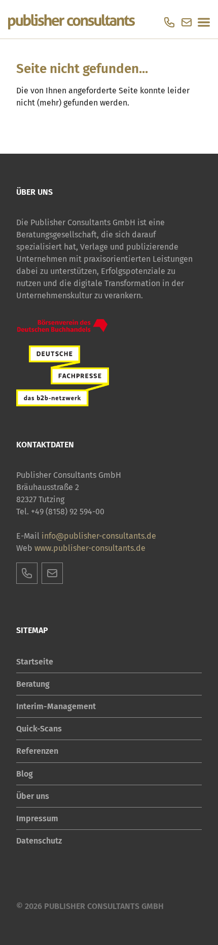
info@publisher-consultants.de (99, 536)
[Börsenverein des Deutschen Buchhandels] (62, 326)
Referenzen (37, 751)
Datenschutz (39, 841)
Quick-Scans (39, 728)
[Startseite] (71, 22)
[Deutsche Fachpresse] (62, 375)
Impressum (37, 818)
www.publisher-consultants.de (90, 548)
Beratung (33, 684)
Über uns (32, 796)
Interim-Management (56, 706)
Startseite (34, 662)
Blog (24, 774)
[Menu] (204, 22)
